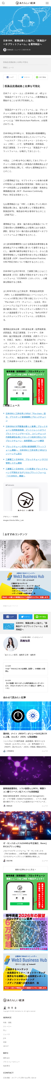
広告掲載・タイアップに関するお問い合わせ (19, 1078)
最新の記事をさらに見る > (25, 869)
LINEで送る (42, 77)
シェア (11, 77)
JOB (4, 1038)
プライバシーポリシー (11, 1062)
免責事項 (6, 1066)
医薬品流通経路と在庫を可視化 (15, 62)
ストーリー (7, 1026)
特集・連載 (7, 1022)
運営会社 (6, 1058)
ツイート (27, 77)
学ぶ (5, 1030)
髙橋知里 (25, 640)
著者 (5, 1042)
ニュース (18, 50)
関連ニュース (8, 67)
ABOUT (6, 1046)
